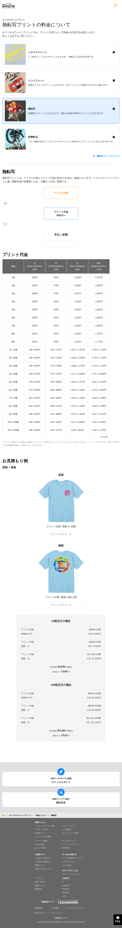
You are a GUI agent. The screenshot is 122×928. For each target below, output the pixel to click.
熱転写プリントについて (108, 156)
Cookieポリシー (40, 913)
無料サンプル (40, 885)
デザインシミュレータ (71, 874)
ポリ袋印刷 (66, 829)
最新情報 (38, 889)
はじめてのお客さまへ (44, 858)
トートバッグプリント (71, 844)
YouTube (65, 893)
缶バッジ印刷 (40, 848)
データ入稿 (66, 865)
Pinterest (65, 889)
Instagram (66, 885)
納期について (40, 865)
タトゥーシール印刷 (70, 833)
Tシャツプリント (69, 826)
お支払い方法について (44, 869)
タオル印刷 (39, 844)
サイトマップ (57, 913)
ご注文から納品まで (43, 862)
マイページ (39, 878)
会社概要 (55, 908)
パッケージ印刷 (41, 841)
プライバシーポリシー (77, 908)
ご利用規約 (38, 908)
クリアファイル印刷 (43, 837)
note (64, 896)
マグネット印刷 (41, 829)
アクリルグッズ (68, 841)
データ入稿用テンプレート (73, 858)
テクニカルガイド (69, 862)
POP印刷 (65, 848)
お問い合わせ (40, 882)
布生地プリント (41, 833)
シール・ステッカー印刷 (44, 826)
